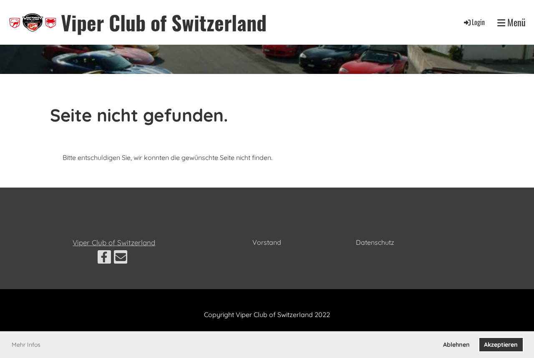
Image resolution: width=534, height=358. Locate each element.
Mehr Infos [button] (26, 344)
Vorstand (266, 242)
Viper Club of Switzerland (164, 22)
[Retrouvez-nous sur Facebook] (104, 258)
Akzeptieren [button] (501, 344)
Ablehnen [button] (456, 344)
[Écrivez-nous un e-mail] (120, 258)
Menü (515, 22)
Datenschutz (375, 242)
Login (478, 22)
